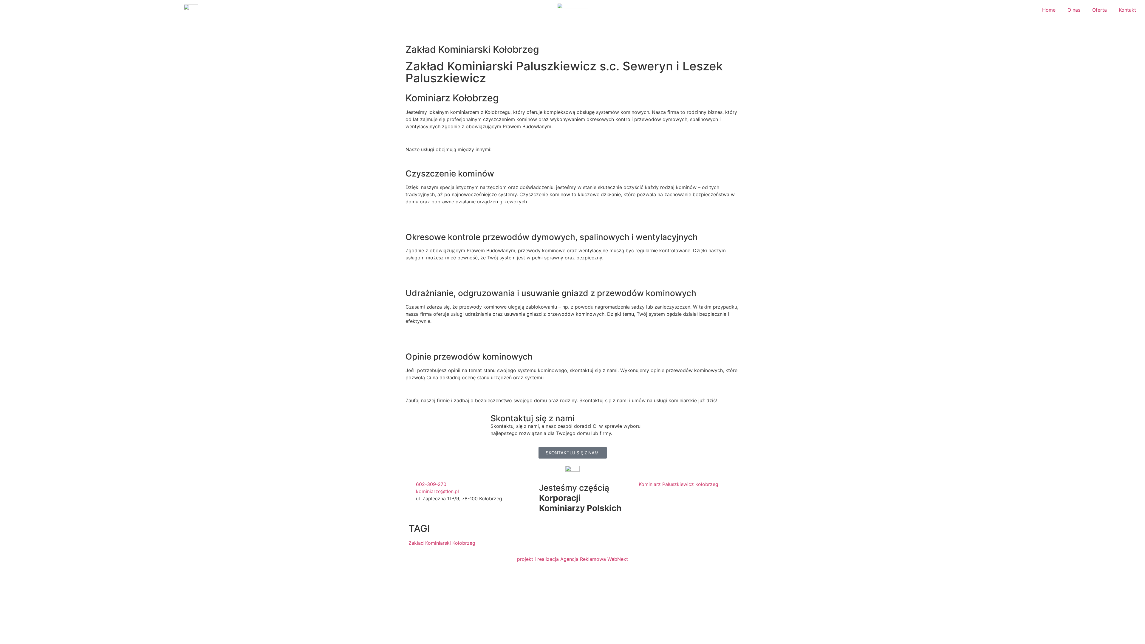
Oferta (1099, 10)
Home (1049, 10)
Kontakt (1127, 10)
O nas (1073, 10)
